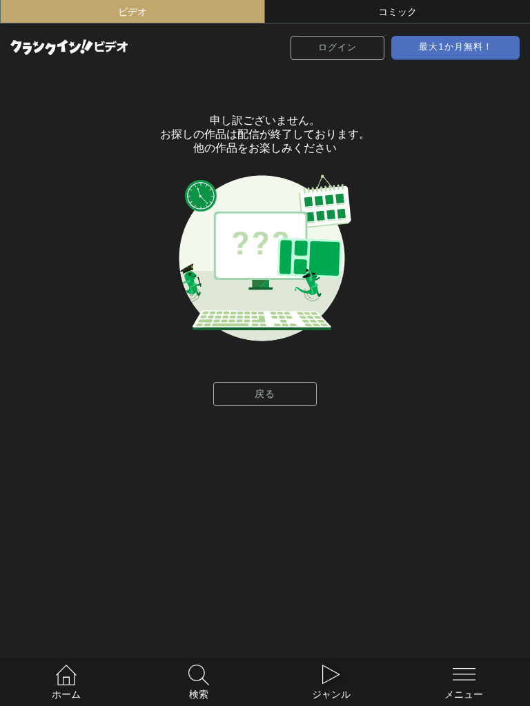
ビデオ (132, 11)
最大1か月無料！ (456, 46)
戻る (265, 393)
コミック (397, 11)
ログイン (337, 47)
